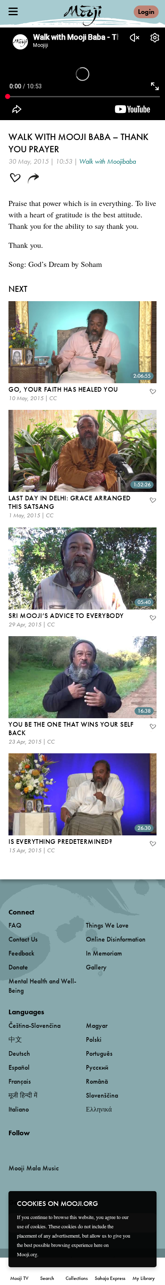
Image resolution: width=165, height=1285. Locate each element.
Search (47, 1278)
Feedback (21, 953)
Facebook (10, 1147)
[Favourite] (152, 392)
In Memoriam (104, 953)
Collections (77, 1278)
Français (19, 1081)
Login (146, 11)
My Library (143, 1278)
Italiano (18, 1109)
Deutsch (19, 1053)
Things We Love (107, 925)
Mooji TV (19, 1278)
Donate (18, 967)
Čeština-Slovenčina (34, 1025)
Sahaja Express (110, 1278)
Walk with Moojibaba (107, 161)
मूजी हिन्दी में (22, 1095)
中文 (15, 1039)
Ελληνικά (99, 1109)
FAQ (15, 925)
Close (144, 1203)
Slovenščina (102, 1095)
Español (19, 1067)
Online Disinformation (116, 939)
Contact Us (23, 939)
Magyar (96, 1025)
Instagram (44, 1146)
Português (99, 1053)
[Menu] (13, 11)
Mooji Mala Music (33, 1168)
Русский (97, 1067)
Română (97, 1081)
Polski (94, 1039)
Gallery (96, 967)
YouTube (26, 1146)
